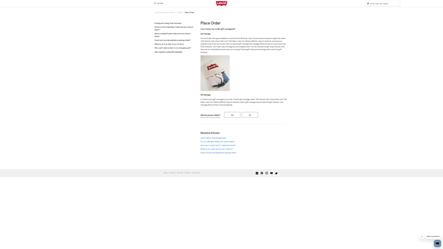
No (250, 115)
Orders (179, 12)
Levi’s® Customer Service (164, 12)
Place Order (189, 12)
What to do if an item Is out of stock (169, 44)
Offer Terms (187, 172)
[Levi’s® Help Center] (221, 3)
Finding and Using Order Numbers (168, 23)
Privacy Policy (172, 172)
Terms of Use (180, 172)
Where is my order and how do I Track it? (217, 149)
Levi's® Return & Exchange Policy (213, 138)
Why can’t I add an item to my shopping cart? (173, 48)
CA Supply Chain (196, 172)
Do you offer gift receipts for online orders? (218, 142)
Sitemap (165, 172)
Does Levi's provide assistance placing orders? (173, 40)
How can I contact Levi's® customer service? (218, 145)
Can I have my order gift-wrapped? (168, 52)
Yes (232, 115)
